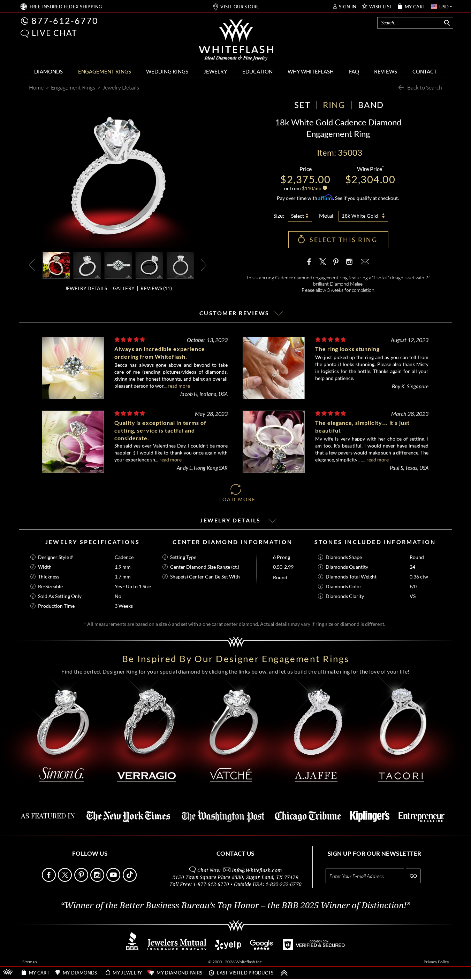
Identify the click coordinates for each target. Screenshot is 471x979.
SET (302, 105)
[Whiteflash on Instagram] (348, 261)
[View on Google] (262, 948)
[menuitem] (48, 71)
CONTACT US (235, 853)
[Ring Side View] (180, 264)
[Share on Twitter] (322, 261)
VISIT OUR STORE (239, 6)
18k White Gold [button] (360, 216)
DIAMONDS (48, 71)
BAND (371, 105)
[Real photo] (87, 264)
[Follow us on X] (65, 880)
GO (413, 876)
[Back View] (149, 264)
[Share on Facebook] (310, 261)
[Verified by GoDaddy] (314, 948)
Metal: (327, 215)
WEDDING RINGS (167, 71)
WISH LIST (381, 6)
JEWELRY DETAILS (86, 288)
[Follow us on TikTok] (130, 880)
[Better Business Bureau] (132, 948)
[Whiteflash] (236, 40)
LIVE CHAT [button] (54, 33)
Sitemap (29, 961)
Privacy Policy (436, 961)
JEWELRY (215, 71)
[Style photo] (56, 264)
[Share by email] (364, 261)
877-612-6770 (64, 20)
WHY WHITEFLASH (311, 71)
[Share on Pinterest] (335, 265)
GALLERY (124, 288)
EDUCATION (257, 71)
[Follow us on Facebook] (49, 880)
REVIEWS (385, 71)
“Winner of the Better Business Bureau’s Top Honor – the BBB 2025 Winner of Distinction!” (235, 905)
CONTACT (424, 71)
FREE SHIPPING (66, 6)
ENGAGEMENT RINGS (104, 71)
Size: (278, 215)
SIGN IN (348, 6)
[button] (25, 34)
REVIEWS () (156, 288)
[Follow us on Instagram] (97, 880)
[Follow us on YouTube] (113, 880)
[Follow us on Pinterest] (81, 880)
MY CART (415, 6)
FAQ (354, 71)
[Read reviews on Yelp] (228, 948)
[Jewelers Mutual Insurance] (176, 948)
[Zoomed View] (118, 264)
